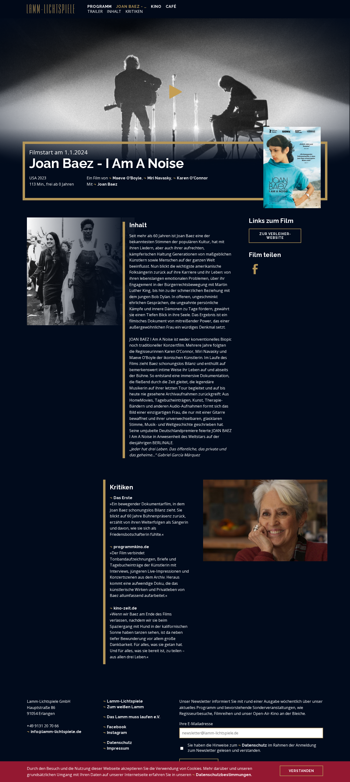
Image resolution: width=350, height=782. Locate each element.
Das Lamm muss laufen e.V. (133, 717)
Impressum (118, 748)
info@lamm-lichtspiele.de (56, 731)
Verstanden (301, 771)
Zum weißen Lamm (125, 707)
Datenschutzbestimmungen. (224, 774)
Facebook (116, 727)
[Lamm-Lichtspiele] (51, 8)
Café (171, 6)
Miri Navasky (159, 178)
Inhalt (114, 11)
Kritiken (134, 11)
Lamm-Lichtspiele (125, 701)
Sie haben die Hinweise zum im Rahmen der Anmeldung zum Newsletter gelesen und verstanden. (252, 748)
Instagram (117, 732)
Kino (156, 6)
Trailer (95, 11)
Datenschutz (119, 742)
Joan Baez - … (131, 6)
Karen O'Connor (192, 178)
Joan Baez (107, 184)
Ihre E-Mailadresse (196, 723)
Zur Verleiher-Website (275, 236)
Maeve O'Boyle (127, 178)
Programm (99, 6)
